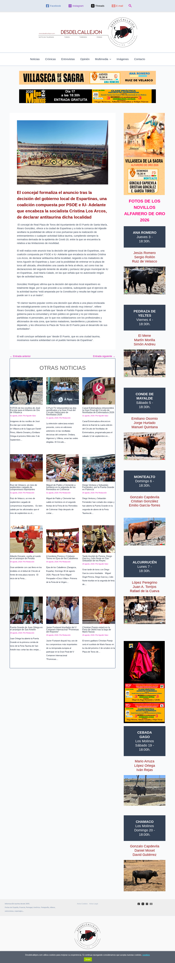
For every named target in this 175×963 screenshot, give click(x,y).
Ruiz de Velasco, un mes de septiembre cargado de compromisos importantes (23, 487)
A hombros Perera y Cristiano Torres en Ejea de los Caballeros (62, 557)
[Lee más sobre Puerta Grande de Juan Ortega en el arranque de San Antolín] (26, 610)
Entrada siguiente (104, 356)
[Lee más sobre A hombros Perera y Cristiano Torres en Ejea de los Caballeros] (62, 539)
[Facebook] (139, 904)
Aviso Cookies (82, 904)
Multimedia (101, 59)
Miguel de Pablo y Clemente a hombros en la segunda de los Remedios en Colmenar (60, 487)
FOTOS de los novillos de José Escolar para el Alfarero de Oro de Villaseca (25, 410)
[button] (130, 6)
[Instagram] (147, 904)
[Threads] (143, 904)
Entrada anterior (20, 356)
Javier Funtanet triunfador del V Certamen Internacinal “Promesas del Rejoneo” (62, 629)
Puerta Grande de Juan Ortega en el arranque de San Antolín (26, 628)
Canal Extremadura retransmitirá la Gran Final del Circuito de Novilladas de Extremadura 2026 (98, 410)
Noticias (35, 59)
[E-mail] (151, 904)
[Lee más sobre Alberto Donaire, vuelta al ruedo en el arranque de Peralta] (26, 539)
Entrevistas (68, 59)
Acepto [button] (88, 959)
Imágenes (123, 59)
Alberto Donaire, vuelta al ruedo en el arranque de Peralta (25, 557)
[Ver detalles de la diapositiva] (144, 280)
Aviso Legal (93, 904)
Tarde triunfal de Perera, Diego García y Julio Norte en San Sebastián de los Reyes (97, 558)
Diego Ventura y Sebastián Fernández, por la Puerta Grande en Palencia (98, 487)
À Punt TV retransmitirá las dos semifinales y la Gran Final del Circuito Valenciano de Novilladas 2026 (61, 411)
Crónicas (50, 59)
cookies (146, 955)
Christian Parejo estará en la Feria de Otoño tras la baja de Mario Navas (96, 629)
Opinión (85, 59)
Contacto (139, 59)
